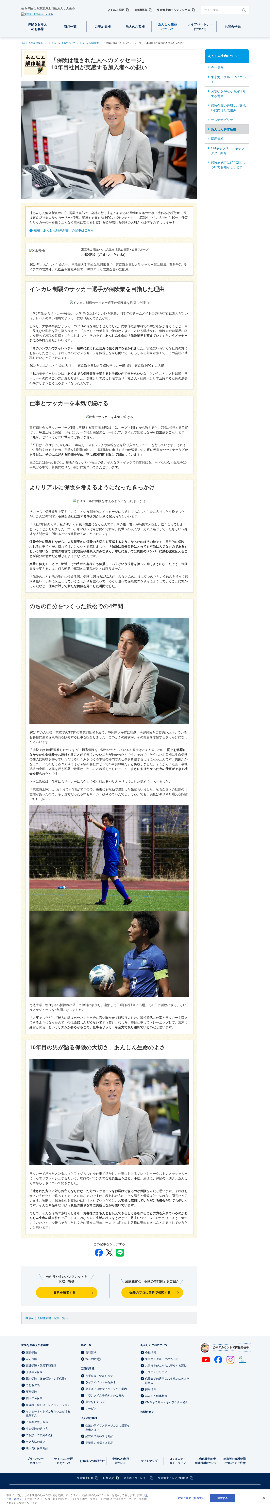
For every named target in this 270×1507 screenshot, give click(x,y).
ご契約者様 (87, 1368)
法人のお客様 (89, 1418)
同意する (222, 1497)
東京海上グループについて (161, 1359)
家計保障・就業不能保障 (41, 1365)
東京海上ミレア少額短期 (173, 1478)
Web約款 (91, 1359)
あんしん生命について (154, 1345)
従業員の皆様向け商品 (99, 1442)
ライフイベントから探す (100, 1382)
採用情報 (150, 1389)
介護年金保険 (34, 1372)
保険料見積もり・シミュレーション (48, 1405)
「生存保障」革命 (37, 1422)
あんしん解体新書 (156, 1395)
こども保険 (33, 1385)
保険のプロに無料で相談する (150, 1292)
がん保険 (31, 1359)
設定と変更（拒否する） (192, 1497)
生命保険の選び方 (37, 1428)
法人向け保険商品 (37, 1448)
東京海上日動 (85, 1478)
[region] (135, 1498)
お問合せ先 (147, 1411)
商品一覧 (86, 1345)
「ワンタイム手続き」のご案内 (104, 1395)
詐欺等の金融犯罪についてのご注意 (235, 1460)
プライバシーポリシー (35, 1460)
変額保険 (31, 1391)
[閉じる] (263, 1498)
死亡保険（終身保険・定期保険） (46, 1378)
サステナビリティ (156, 1372)
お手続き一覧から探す (99, 1375)
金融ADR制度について (120, 1460)
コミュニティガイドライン (177, 1460)
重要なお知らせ (95, 1402)
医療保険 (31, 1352)
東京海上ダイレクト (136, 1478)
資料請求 (90, 1352)
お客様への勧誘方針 (92, 1460)
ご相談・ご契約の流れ (40, 1435)
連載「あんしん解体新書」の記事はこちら (64, 230)
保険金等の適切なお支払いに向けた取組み (167, 1380)
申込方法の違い (35, 1441)
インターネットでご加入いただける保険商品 (48, 1413)
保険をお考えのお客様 (35, 1345)
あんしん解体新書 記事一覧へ (48, 1318)
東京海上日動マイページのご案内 (106, 1388)
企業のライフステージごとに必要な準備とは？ (107, 1427)
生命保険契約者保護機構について (206, 1460)
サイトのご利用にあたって (64, 1460)
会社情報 (150, 1352)
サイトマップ (149, 1460)
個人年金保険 (34, 1398)
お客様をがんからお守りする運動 (166, 1365)
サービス (90, 1408)
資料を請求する (64, 1292)
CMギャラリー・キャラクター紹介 (166, 1402)
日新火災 (108, 1478)
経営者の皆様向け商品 (99, 1436)
